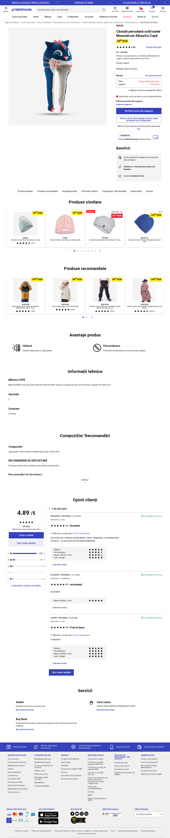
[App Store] (48, 816)
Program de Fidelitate (70, 759)
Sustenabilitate (14, 772)
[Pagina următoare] (100, 251)
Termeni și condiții (95, 759)
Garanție (64, 765)
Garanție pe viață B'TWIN (71, 769)
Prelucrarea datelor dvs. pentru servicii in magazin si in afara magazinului (98, 780)
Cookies (91, 792)
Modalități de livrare (42, 759)
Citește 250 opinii (146, 47)
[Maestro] (21, 815)
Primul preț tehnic (15, 782)
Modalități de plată (42, 762)
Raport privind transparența (128, 831)
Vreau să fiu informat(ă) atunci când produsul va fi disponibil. (139, 119)
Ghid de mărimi (155, 76)
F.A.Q (113, 831)
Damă (35, 17)
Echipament (73, 17)
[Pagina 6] (95, 250)
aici (138, 129)
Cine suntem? (14, 759)
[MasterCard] (15, 815)
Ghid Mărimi (39, 782)
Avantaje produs (69, 191)
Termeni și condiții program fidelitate (95, 763)
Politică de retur (41, 774)
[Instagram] (82, 814)
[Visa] (9, 814)
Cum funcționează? (149, 762)
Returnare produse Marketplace (149, 766)
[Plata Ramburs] (21, 821)
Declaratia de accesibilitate (86, 834)
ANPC (90, 795)
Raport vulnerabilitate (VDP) (97, 799)
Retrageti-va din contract (41, 778)
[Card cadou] (33, 815)
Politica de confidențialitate (95, 787)
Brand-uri (141, 17)
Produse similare (25, 191)
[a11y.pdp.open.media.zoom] (57, 76)
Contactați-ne (14, 792)
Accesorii (89, 17)
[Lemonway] (27, 820)
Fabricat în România (16, 785)
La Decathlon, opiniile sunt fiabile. (26, 586)
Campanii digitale (41, 786)
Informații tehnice (89, 191)
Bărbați (47, 17)
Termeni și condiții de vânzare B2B (97, 768)
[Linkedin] (86, 814)
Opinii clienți (136, 191)
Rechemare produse (69, 779)
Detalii (85, 480)
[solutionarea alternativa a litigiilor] (112, 815)
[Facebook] (72, 814)
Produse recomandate (47, 191)
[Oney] (15, 820)
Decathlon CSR (14, 779)
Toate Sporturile (19, 17)
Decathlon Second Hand (71, 775)
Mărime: (119, 76)
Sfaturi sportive (121, 763)
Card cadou (66, 762)
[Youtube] (77, 814)
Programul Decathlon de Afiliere (124, 773)
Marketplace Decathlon (18, 789)
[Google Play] (48, 823)
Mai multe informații (25, 710)
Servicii (155, 17)
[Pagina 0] (74, 250)
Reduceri (127, 17)
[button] (85, 202)
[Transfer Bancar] (27, 816)
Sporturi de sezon (121, 766)
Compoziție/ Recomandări (114, 191)
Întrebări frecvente (149, 771)
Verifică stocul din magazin (139, 111)
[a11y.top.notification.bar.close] (164, 2)
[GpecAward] (78, 823)
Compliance (13, 775)
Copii (59, 17)
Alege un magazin (124, 104)
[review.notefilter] (44, 553)
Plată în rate (39, 771)
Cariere (11, 769)
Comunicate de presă (17, 762)
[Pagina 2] (81, 250)
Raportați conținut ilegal (151, 774)
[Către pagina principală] (21, 10)
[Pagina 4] (88, 250)
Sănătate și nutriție (108, 17)
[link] (26, 535)
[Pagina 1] (86, 317)
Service (64, 772)
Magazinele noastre (16, 765)
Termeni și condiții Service (95, 773)
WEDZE (119, 25)
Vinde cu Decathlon (149, 759)
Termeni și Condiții (21, 831)
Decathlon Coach (121, 769)
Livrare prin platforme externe (43, 766)
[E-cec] (9, 822)
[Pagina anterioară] (70, 251)
